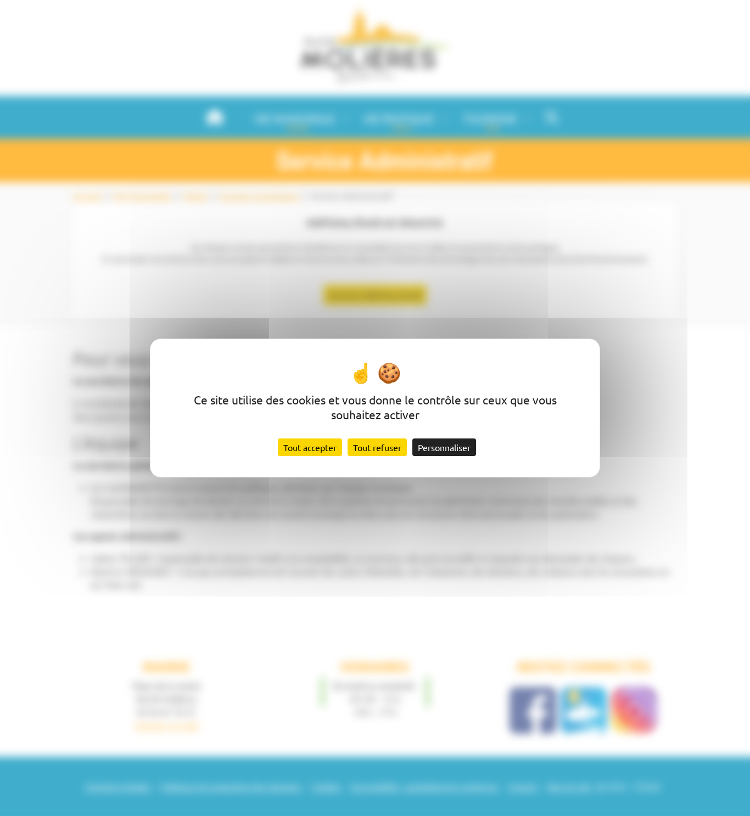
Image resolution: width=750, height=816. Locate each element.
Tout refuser (377, 447)
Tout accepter (310, 447)
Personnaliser (444, 447)
